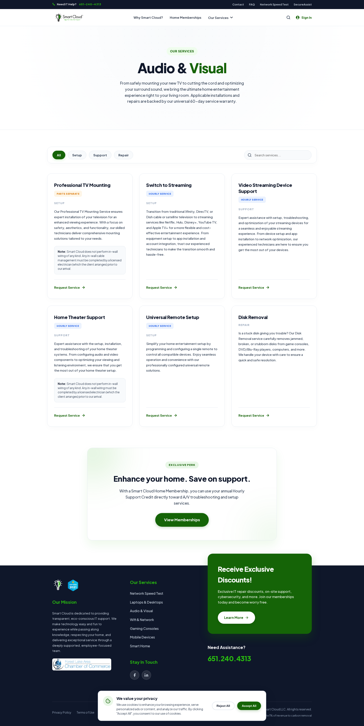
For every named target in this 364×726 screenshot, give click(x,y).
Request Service (67, 287)
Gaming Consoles (144, 628)
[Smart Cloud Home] (69, 17)
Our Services (218, 18)
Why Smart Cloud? (148, 17)
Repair (123, 155)
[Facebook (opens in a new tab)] (134, 675)
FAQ (252, 4)
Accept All (249, 705)
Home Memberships (185, 17)
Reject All (223, 705)
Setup (77, 155)
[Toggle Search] (288, 17)
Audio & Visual (141, 611)
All (59, 155)
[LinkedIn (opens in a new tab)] (146, 675)
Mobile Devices (142, 637)
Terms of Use (85, 712)
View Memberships (182, 519)
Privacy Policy (61, 712)
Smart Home (140, 646)
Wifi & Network (142, 619)
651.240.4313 (229, 658)
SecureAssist (303, 4)
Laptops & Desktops (146, 602)
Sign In (306, 17)
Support (100, 155)
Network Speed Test (274, 4)
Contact (238, 4)
